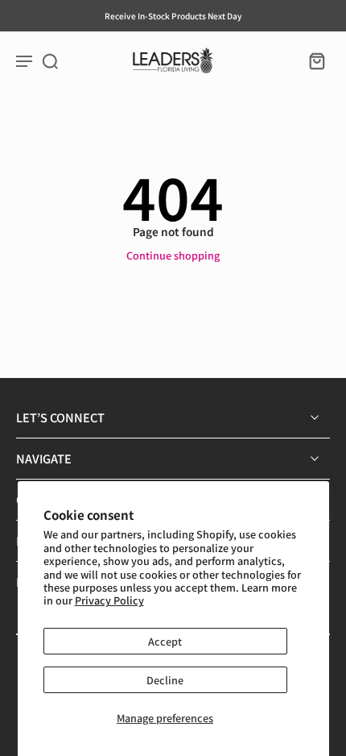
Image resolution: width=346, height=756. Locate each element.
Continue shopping (173, 255)
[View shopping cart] (312, 60)
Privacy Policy (109, 600)
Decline (164, 679)
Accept (165, 641)
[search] (50, 60)
